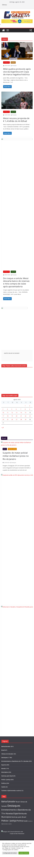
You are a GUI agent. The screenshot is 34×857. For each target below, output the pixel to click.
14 (21, 412)
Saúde (3, 787)
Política (3, 783)
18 (7, 416)
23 (30, 416)
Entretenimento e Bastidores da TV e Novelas (15, 761)
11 (7, 412)
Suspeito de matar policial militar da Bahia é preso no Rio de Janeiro (16, 455)
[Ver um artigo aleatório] (30, 30)
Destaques (6, 62)
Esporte (13, 111)
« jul (2, 427)
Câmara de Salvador (7, 754)
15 (25, 412)
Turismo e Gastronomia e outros (11, 790)
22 (25, 416)
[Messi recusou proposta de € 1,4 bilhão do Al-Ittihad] (17, 100)
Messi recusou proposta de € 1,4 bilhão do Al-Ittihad (16, 119)
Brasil (4, 449)
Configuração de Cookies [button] (10, 853)
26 (12, 419)
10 (3, 412)
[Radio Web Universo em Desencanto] (14, 308)
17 (3, 416)
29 (25, 419)
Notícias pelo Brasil (7, 776)
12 (12, 412)
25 (7, 419)
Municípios (4, 772)
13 (16, 412)
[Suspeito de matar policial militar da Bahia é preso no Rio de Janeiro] (17, 443)
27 (16, 419)
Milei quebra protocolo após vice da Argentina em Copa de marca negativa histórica (17, 71)
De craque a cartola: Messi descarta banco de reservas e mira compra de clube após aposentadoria (16, 282)
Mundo (13, 62)
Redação (14, 65)
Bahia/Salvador (5, 746)
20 (16, 416)
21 (21, 416)
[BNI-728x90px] (17, 21)
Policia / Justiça (12, 449)
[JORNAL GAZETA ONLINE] (3, 30)
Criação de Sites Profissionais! (17, 833)
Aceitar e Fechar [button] (24, 853)
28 (21, 419)
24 (3, 419)
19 (12, 416)
